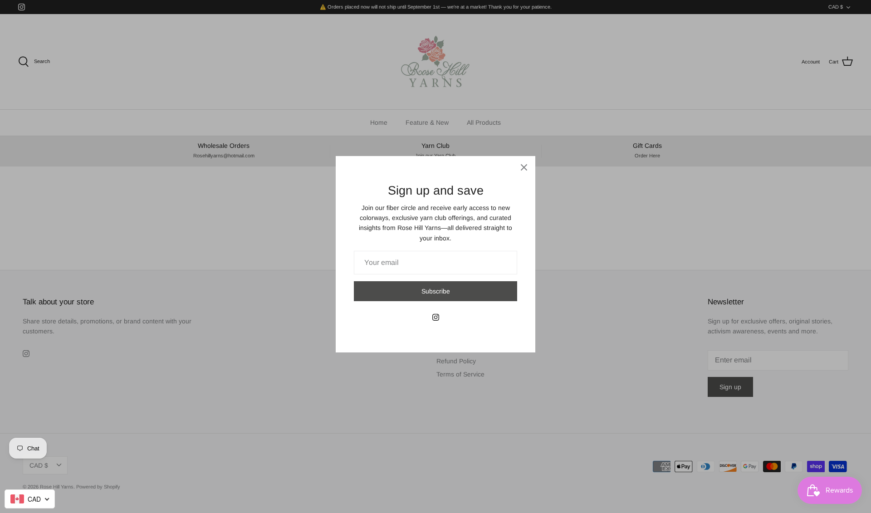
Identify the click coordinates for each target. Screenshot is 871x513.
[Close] (524, 167)
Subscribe (435, 291)
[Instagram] (435, 317)
